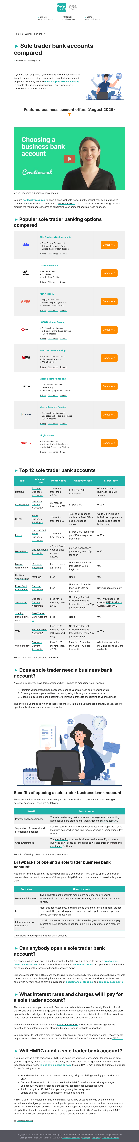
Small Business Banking (37, 519)
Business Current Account (37, 504)
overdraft (112, 842)
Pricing (43, 254)
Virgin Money (22, 645)
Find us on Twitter (110, 1137)
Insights (96, 1137)
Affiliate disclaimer (71, 1137)
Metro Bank (21, 551)
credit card (56, 846)
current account (66, 203)
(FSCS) (116, 1038)
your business (44, 18)
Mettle (35, 577)
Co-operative (22, 504)
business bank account (45, 696)
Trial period (53, 254)
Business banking (25, 1121)
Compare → (109, 244)
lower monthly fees (67, 1024)
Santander (21, 602)
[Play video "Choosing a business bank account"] (69, 158)
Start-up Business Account (37, 492)
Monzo (19, 564)
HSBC (18, 519)
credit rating (61, 839)
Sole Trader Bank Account (39, 615)
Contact (63, 254)
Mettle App (22, 578)
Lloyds (18, 535)
